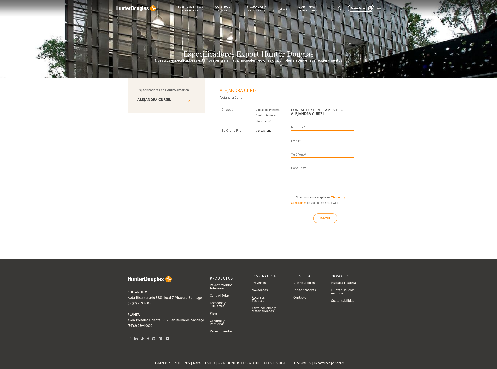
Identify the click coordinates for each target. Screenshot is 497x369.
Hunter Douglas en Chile (343, 291)
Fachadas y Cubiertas (218, 304)
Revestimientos (221, 331)
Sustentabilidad (342, 300)
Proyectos (259, 283)
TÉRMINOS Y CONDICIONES (171, 363)
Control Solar (219, 295)
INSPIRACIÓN (264, 276)
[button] (379, 8)
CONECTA (302, 276)
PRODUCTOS (221, 278)
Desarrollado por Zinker (329, 363)
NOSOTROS (341, 276)
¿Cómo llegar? (263, 120)
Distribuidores (304, 283)
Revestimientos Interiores (221, 286)
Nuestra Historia (343, 283)
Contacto (299, 297)
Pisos (214, 313)
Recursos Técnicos (258, 299)
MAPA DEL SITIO (204, 363)
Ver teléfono (264, 130)
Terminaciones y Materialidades (264, 309)
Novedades (260, 290)
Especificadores (304, 290)
